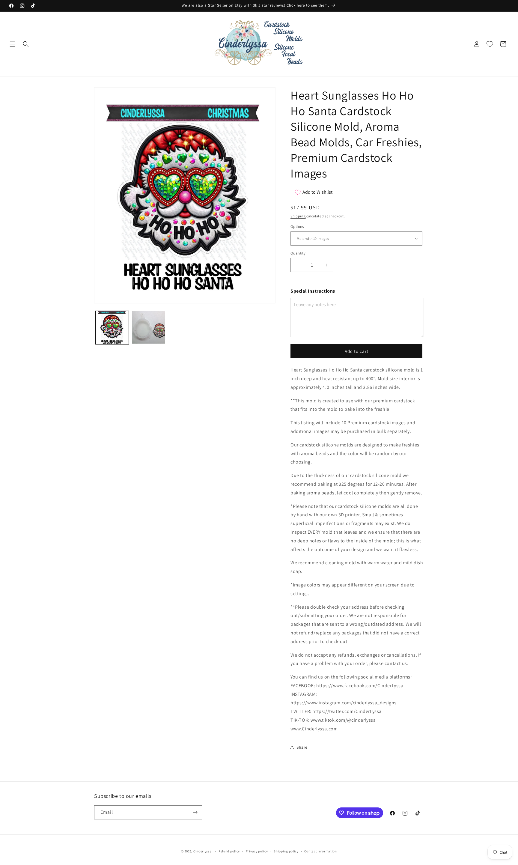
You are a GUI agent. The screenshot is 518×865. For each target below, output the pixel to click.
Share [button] (302, 747)
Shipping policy (286, 851)
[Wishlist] (489, 44)
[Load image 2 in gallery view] (148, 327)
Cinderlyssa (202, 851)
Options (297, 226)
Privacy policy (257, 851)
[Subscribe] (195, 812)
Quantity (297, 253)
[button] (12, 44)
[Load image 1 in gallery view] (112, 327)
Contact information (320, 851)
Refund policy (229, 851)
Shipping (298, 216)
